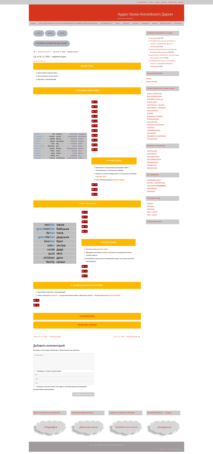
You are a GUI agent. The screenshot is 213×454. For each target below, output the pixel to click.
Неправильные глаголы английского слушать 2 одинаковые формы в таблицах (162, 63)
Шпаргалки (151, 191)
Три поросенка (152, 139)
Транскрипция (152, 188)
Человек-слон (152, 165)
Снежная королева (153, 130)
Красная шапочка (153, 119)
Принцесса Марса (153, 156)
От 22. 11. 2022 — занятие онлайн (48, 337)
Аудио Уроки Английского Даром (145, 14)
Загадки (148, 78)
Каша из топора (152, 110)
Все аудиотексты (142, 2)
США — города (152, 212)
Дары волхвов (152, 151)
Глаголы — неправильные (156, 183)
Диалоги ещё (173, 2)
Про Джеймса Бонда (154, 159)
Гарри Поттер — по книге (155, 105)
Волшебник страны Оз (155, 99)
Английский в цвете (154, 180)
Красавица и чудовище (155, 116)
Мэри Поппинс (152, 122)
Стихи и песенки (151, 81)
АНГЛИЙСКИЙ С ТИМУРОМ (87, 325)
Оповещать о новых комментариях (49, 371)
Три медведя (151, 133)
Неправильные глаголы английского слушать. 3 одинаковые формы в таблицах (162, 43)
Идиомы (150, 203)
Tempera (170, 449)
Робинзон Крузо (152, 162)
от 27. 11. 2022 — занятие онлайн (126, 337)
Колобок (150, 113)
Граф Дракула (152, 154)
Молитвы (150, 206)
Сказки (157, 2)
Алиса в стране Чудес (154, 93)
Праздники (151, 209)
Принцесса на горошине (155, 124)
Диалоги (164, 2)
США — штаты (152, 215)
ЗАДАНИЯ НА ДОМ (44, 52)
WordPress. (178, 449)
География (153, 38)
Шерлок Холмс (152, 168)
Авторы (180, 2)
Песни (151, 2)
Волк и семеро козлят (154, 96)
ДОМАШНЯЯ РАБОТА (87, 316)
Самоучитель (156, 186)
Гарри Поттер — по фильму (156, 108)
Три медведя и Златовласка (156, 136)
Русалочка (150, 127)
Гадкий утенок (152, 102)
